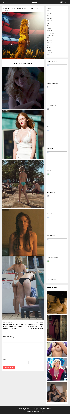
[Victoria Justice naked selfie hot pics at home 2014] (57, 349)
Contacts (28, 411)
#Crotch (49, 52)
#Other (49, 55)
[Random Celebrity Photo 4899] (23, 288)
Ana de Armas (51, 235)
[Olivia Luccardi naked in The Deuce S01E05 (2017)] (57, 302)
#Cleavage (50, 38)
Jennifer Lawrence (52, 257)
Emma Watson (51, 214)
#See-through (51, 35)
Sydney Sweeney (52, 105)
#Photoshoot (51, 33)
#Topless (50, 40)
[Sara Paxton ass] (23, 184)
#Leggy (49, 28)
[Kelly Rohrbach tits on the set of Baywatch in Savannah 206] (57, 369)
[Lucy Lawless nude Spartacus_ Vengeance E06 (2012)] (23, 232)
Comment (6, 341)
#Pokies (49, 43)
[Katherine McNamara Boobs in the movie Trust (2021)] (23, 87)
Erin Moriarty (6, 10)
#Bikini (49, 8)
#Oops (49, 11)
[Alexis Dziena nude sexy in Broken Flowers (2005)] (57, 328)
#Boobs (49, 18)
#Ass (48, 23)
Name (4, 359)
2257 (42, 411)
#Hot (48, 26)
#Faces (49, 45)
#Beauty (49, 50)
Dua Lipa (49, 170)
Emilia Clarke (51, 192)
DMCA (38, 411)
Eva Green (50, 148)
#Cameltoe (50, 21)
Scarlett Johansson (53, 127)
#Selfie (49, 47)
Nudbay (35, 2)
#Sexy (48, 16)
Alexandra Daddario (52, 83)
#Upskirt (49, 13)
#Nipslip (49, 30)
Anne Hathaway (51, 279)
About (34, 411)
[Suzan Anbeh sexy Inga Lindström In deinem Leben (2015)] (57, 392)
